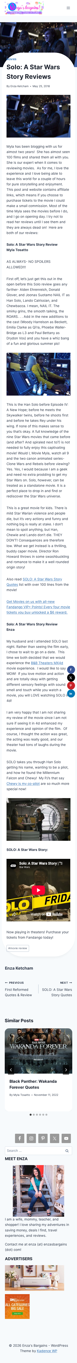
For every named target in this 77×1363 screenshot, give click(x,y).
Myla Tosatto (21, 1094)
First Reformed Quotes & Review (18, 989)
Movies (12, 59)
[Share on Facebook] (71, 670)
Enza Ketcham (19, 86)
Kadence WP (47, 1351)
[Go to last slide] (11, 1070)
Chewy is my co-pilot (23, 784)
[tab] (31, 1115)
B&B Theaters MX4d (47, 663)
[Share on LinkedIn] (71, 693)
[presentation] (38, 1051)
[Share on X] (71, 678)
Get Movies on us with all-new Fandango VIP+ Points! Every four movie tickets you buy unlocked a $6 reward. (38, 607)
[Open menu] (68, 8)
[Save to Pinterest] (71, 686)
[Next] (66, 1070)
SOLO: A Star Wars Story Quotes (57, 989)
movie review (17, 948)
